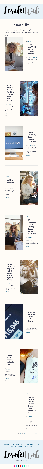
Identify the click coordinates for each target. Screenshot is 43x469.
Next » (36, 433)
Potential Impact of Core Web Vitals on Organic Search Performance (32, 405)
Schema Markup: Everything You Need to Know (10, 359)
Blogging (28, 41)
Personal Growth (14, 446)
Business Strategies (15, 444)
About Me (26, 446)
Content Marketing (7, 444)
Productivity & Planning (25, 444)
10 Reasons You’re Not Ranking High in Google (31, 316)
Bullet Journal (20, 446)
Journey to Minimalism (34, 444)
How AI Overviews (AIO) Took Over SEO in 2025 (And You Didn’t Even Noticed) (10, 93)
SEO (30, 41)
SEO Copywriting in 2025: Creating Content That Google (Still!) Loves (32, 226)
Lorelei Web (25, 460)
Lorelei (12, 104)
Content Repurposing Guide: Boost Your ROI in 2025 (32, 137)
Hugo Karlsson (35, 57)
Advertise (30, 446)
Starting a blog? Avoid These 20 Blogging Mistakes (32, 49)
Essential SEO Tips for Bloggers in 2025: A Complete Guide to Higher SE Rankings (11, 272)
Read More (28, 65)
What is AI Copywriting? (10, 182)
